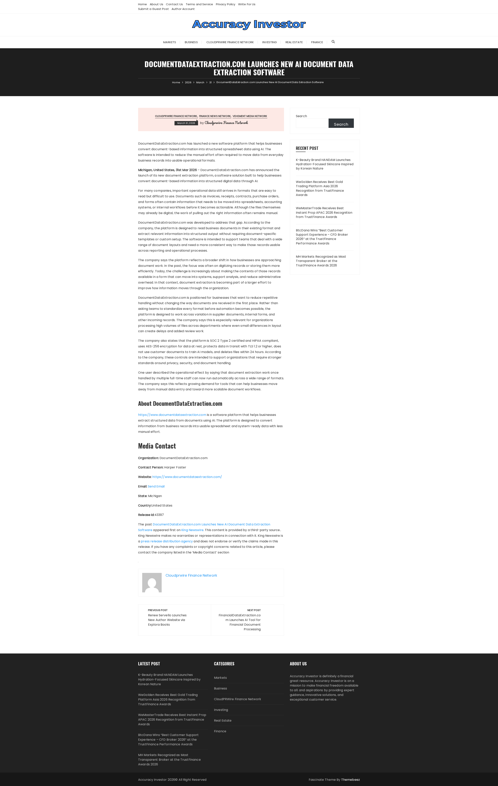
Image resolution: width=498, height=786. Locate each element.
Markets (169, 42)
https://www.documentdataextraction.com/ (187, 477)
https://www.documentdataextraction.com (172, 415)
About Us (156, 4)
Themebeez (350, 779)
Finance (317, 42)
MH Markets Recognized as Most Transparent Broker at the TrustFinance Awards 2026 (321, 261)
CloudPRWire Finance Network (230, 42)
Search (301, 116)
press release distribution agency (167, 541)
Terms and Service (199, 4)
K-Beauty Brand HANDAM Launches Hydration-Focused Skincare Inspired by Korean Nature (324, 164)
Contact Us (174, 4)
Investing (269, 42)
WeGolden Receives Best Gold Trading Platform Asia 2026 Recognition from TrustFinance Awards (320, 188)
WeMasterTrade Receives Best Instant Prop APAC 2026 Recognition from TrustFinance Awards (324, 212)
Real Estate (294, 42)
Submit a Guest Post (153, 9)
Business (191, 42)
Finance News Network (215, 116)
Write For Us (247, 4)
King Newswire (192, 530)
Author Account (183, 9)
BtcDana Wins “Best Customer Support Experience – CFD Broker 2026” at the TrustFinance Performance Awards (322, 237)
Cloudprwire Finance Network (226, 122)
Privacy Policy (225, 4)
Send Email (156, 486)
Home (142, 4)
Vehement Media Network (250, 116)
